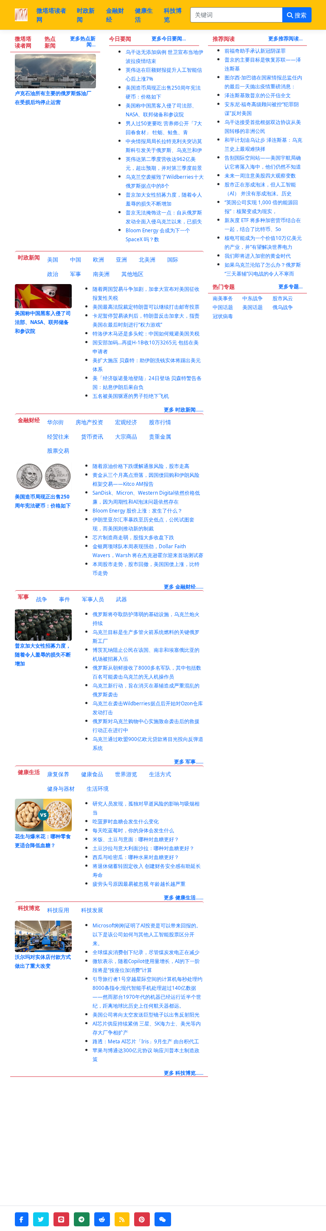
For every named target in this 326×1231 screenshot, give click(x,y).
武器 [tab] (121, 599)
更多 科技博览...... (183, 1073)
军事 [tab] (75, 274)
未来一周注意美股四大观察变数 (260, 175)
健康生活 (144, 14)
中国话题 (223, 307)
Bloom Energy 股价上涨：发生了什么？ (138, 510)
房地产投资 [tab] (89, 422)
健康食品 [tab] (92, 774)
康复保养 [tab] (58, 774)
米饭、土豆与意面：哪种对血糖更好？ (136, 839)
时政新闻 (86, 14)
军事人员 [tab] (93, 599)
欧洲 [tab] (98, 259)
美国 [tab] (52, 259)
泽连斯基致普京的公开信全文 (258, 95)
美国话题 (252, 307)
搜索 (299, 15)
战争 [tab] (41, 599)
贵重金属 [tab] (160, 436)
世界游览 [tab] (126, 774)
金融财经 (115, 14)
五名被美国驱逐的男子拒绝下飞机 (131, 396)
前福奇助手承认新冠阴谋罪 (255, 51)
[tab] (52, 260)
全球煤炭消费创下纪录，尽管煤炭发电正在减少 (146, 952)
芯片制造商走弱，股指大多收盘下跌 (133, 537)
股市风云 (283, 298)
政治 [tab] (52, 274)
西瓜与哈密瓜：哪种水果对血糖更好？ (136, 857)
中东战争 (252, 298)
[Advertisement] (258, 371)
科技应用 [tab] (58, 910)
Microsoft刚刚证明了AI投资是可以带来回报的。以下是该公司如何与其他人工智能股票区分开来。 (147, 934)
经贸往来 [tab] (58, 436)
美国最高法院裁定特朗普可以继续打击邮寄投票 (146, 307)
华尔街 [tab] (55, 422)
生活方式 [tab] (160, 774)
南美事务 (223, 298)
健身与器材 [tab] (61, 788)
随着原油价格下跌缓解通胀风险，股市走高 (141, 466)
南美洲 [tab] (101, 274)
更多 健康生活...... (183, 897)
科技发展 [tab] (92, 910)
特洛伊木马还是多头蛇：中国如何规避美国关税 (146, 333)
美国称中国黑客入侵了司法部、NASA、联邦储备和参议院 (43, 322)
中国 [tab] (75, 259)
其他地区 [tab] (132, 274)
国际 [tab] (172, 259)
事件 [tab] (64, 599)
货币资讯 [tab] (92, 436)
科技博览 (173, 14)
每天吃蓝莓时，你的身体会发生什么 (133, 830)
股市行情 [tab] (160, 422)
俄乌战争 (283, 307)
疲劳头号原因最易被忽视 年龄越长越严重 (139, 884)
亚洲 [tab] (121, 259)
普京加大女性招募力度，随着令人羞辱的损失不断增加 (43, 654)
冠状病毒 (223, 316)
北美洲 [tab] (147, 259)
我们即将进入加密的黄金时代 (258, 256)
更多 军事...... (188, 761)
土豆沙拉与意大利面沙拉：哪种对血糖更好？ (143, 848)
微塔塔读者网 (51, 14)
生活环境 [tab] (98, 788)
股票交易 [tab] (58, 450)
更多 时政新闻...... (183, 409)
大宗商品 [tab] (126, 436)
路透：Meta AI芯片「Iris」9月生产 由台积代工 (146, 1041)
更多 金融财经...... (183, 586)
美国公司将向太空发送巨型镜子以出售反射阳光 (146, 1014)
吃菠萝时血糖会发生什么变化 (126, 821)
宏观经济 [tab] (126, 422)
